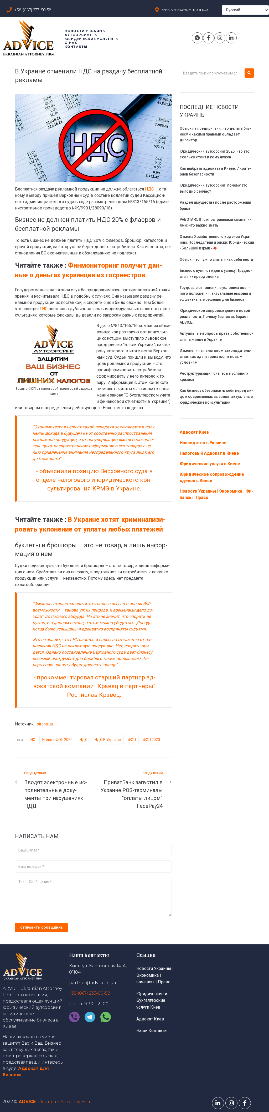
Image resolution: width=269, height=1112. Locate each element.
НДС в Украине (108, 740)
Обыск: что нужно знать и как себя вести (216, 259)
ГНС (44, 308)
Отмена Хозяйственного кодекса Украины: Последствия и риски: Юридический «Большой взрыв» (217, 242)
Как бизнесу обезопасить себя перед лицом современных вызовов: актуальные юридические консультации (216, 396)
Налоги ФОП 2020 (57, 740)
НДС (150, 189)
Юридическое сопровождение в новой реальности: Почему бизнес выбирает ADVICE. (215, 316)
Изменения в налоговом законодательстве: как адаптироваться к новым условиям (216, 356)
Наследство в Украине (203, 442)
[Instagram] (219, 37)
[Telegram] (197, 37)
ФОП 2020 (151, 740)
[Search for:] (211, 73)
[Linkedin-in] (231, 37)
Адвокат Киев (194, 432)
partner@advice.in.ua (92, 982)
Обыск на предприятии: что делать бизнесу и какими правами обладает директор (215, 134)
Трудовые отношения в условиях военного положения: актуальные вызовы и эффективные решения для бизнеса (215, 293)
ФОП (132, 740)
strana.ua (45, 724)
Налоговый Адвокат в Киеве (209, 453)
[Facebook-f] (208, 37)
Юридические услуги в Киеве (210, 463)
